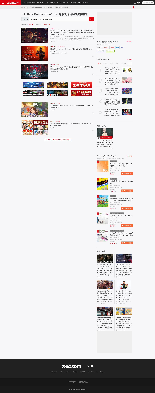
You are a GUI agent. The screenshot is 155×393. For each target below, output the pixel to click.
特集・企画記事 (82, 3)
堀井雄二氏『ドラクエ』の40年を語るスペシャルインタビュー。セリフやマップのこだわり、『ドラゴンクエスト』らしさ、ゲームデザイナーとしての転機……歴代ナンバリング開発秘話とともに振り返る (124, 296)
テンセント (52, 110)
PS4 (122, 47)
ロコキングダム (56, 103)
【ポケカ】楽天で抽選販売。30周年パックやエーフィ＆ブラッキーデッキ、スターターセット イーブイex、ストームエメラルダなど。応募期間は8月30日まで (124, 323)
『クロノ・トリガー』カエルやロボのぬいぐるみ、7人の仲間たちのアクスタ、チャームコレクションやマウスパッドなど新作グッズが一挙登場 (112, 70)
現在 (99, 63)
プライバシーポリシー (65, 372)
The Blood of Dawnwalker (58, 46)
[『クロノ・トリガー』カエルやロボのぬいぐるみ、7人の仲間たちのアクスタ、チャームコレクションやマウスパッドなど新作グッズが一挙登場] (127, 70)
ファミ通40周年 (56, 121)
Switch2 (28, 3)
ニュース (69, 3)
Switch (34, 3)
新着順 (29, 24)
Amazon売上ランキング (106, 156)
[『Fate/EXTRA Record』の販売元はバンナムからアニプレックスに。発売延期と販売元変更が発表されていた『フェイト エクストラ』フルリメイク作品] (127, 112)
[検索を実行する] (91, 19)
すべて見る (129, 41)
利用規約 (75, 372)
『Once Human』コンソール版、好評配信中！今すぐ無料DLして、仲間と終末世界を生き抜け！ (72, 68)
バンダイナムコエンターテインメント (59, 53)
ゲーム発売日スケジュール (107, 42)
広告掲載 (102, 372)
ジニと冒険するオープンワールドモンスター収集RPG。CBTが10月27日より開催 (71, 107)
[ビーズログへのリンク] (83, 382)
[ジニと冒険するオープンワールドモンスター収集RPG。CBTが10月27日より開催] (34, 109)
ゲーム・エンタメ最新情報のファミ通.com (31, 7)
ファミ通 (52, 128)
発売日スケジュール (52, 3)
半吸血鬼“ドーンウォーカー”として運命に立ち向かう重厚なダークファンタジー (71, 50)
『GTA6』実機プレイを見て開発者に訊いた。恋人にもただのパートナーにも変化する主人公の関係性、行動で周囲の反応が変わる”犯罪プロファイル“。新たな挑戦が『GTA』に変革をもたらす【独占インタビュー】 (105, 296)
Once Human (55, 64)
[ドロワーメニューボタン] (2, 2)
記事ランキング (103, 59)
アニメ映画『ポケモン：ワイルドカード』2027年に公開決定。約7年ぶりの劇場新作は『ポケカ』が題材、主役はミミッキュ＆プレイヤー (112, 102)
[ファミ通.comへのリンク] (13, 3)
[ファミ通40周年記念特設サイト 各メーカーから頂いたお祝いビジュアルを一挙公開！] (34, 127)
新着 (23, 3)
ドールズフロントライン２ (106, 137)
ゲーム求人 (63, 3)
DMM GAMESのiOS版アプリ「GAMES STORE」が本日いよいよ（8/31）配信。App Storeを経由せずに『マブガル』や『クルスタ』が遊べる (112, 81)
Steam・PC (101, 51)
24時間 (105, 63)
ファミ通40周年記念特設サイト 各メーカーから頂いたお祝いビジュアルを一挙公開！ (71, 125)
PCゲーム (43, 3)
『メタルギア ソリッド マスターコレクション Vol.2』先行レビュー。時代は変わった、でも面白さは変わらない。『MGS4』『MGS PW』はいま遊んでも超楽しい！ (105, 270)
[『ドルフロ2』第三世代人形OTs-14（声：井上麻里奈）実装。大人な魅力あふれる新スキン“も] (105, 133)
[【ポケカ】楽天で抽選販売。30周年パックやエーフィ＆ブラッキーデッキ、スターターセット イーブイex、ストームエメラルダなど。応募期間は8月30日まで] (124, 311)
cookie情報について (92, 372)
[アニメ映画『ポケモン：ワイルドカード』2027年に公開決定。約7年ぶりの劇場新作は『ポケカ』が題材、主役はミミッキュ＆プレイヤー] (127, 101)
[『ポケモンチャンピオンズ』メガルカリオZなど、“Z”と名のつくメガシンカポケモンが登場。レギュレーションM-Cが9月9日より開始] (127, 91)
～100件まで (44, 24)
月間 (117, 63)
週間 (111, 63)
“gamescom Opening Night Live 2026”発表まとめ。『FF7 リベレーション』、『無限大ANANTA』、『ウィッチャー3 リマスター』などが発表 (105, 323)
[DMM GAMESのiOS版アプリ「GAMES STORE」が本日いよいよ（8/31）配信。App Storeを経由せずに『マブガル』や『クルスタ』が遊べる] (127, 80)
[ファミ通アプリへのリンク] (72, 382)
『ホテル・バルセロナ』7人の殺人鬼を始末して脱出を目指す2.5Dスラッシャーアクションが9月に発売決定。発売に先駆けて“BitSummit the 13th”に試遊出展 (72, 32)
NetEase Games (54, 71)
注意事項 (83, 372)
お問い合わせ (53, 372)
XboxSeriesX (110, 51)
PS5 (38, 3)
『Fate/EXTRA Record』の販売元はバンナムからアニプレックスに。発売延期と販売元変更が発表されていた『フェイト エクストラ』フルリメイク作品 (112, 112)
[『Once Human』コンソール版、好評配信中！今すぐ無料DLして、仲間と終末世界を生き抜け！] (34, 71)
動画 (74, 3)
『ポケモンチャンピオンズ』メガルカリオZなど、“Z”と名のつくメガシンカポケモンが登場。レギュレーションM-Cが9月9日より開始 (112, 91)
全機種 (99, 47)
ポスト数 (123, 63)
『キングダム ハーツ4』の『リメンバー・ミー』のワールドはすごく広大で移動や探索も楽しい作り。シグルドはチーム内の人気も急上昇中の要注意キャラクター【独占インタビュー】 (124, 270)
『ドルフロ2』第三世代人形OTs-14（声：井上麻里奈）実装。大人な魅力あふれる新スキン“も (105, 143)
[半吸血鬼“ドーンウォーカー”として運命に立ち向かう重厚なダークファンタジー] (34, 53)
